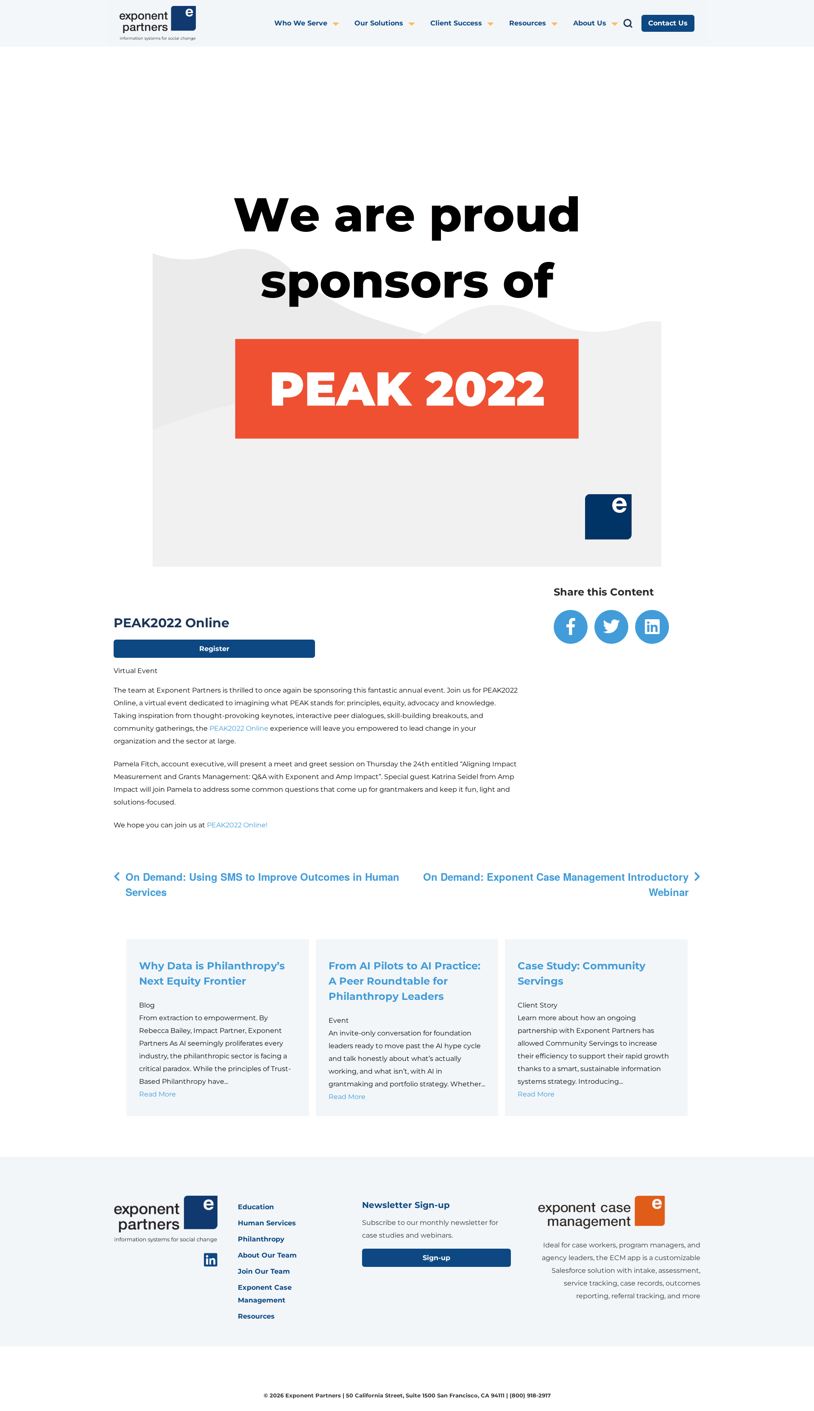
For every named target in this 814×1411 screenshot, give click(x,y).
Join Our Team (264, 1271)
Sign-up (436, 1258)
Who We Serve (300, 23)
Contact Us (668, 23)
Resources (527, 23)
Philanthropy (261, 1239)
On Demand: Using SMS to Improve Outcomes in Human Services (262, 884)
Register (214, 649)
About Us (589, 23)
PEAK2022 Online (238, 728)
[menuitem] (314, 23)
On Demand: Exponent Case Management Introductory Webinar (556, 884)
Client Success (456, 23)
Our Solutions (378, 23)
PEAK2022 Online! (237, 825)
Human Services (267, 1223)
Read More (157, 1094)
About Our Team (267, 1255)
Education (256, 1207)
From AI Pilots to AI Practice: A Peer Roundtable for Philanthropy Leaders (404, 981)
